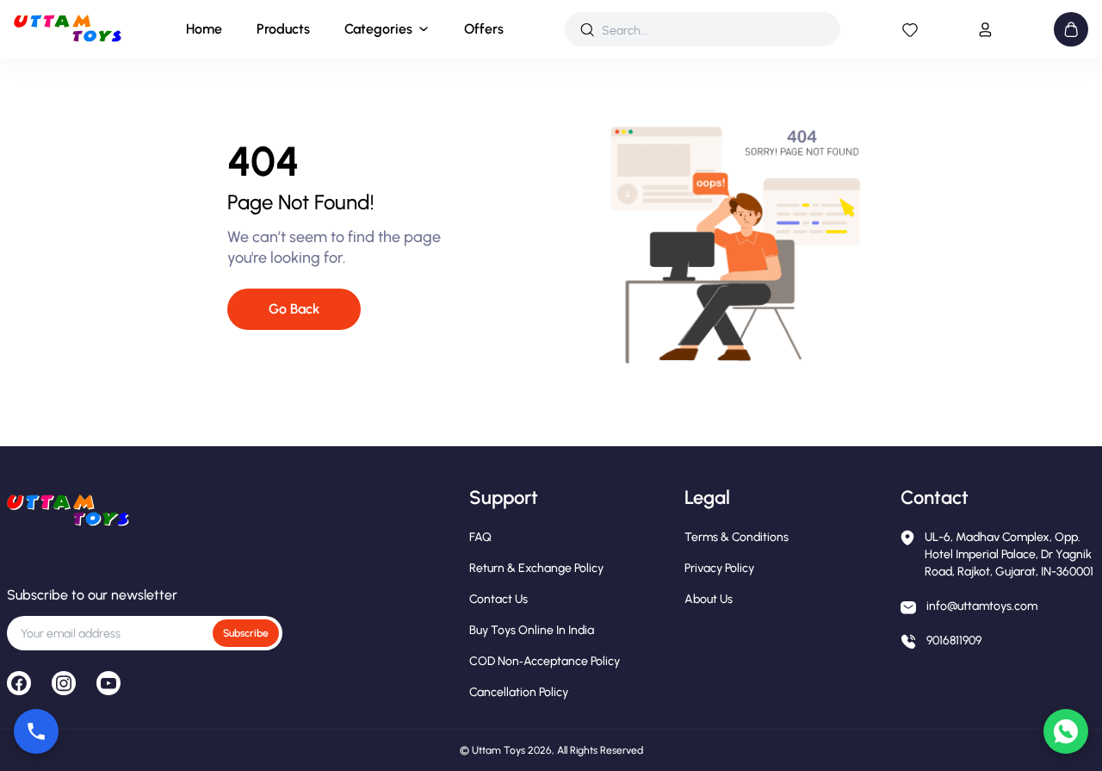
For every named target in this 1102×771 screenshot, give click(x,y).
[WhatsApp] (1065, 731)
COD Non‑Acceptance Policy (544, 661)
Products (283, 29)
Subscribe (246, 633)
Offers (484, 29)
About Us (708, 599)
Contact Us (498, 599)
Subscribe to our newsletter (92, 595)
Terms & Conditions (736, 537)
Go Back (294, 309)
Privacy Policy (719, 568)
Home (204, 29)
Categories (378, 29)
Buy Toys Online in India (531, 630)
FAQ (480, 537)
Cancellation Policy (518, 692)
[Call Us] (36, 731)
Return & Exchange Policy (536, 568)
